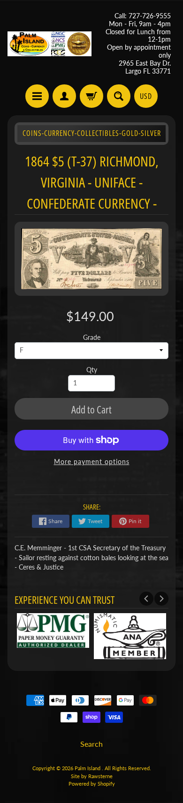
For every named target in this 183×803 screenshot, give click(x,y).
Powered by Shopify (92, 783)
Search (91, 743)
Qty (91, 370)
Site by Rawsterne (92, 776)
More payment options (92, 461)
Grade (91, 337)
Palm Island (88, 768)
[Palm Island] (50, 43)
